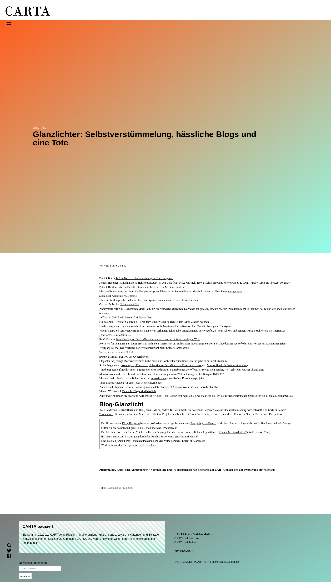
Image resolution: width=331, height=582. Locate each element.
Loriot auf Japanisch (193, 441)
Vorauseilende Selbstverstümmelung (227, 365)
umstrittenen (158, 378)
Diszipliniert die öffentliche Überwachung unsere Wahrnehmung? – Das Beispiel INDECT (172, 374)
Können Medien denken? (233, 432)
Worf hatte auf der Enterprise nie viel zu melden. (129, 445)
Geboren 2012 (133, 322)
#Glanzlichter (40, 128)
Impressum (217, 561)
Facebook (269, 469)
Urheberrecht (169, 428)
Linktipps (128, 487)
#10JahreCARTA (184, 550)
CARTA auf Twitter (185, 542)
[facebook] (10, 556)
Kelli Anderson (108, 410)
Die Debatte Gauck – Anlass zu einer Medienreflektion (153, 287)
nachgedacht (235, 291)
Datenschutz (232, 561)
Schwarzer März (129, 304)
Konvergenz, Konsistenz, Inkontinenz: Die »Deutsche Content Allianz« (161, 365)
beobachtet (212, 387)
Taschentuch (106, 414)
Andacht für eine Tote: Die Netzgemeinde (138, 382)
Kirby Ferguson (131, 423)
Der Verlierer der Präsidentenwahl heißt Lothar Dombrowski (154, 348)
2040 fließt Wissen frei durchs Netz (132, 317)
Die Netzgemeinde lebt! (147, 387)
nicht (131, 282)
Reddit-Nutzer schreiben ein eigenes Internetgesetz (144, 278)
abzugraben (257, 369)
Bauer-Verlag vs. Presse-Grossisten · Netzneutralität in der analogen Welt (158, 339)
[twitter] (10, 551)
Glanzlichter (114, 487)
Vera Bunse (110, 265)
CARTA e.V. (202, 561)
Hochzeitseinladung (235, 410)
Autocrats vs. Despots (124, 296)
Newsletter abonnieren (33, 562)
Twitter (248, 469)
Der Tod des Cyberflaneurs (134, 356)
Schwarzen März (135, 309)
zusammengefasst (277, 343)
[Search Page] (10, 546)
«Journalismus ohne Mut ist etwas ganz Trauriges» (202, 326)
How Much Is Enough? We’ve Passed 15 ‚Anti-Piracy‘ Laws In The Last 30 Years (243, 282)
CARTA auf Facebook (186, 538)
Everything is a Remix (203, 423)
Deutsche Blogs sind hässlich (139, 391)
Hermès (194, 436)
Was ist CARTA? (183, 561)
